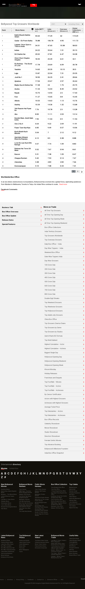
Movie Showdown (51, 428)
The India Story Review (25, 511)
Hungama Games (74, 547)
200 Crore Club (50, 269)
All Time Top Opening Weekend (56, 223)
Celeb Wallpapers (24, 544)
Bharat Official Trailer (75, 555)
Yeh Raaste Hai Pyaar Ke (23, 109)
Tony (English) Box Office (58, 487)
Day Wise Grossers (51, 261)
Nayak (17, 93)
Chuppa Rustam (21, 158)
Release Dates (8, 220)
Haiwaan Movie (5, 501)
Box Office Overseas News (8, 549)
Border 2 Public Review (41, 512)
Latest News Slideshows (7, 551)
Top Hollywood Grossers (54, 311)
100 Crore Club (50, 265)
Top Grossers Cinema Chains (55, 323)
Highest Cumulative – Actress (55, 348)
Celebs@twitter (73, 542)
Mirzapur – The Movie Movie (9, 494)
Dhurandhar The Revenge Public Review (41, 506)
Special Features (8, 224)
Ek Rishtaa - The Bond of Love (23, 64)
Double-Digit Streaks (52, 298)
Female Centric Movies (53, 440)
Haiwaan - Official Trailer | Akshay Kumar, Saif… (58, 557)
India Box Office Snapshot (54, 453)
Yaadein (18, 69)
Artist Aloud (72, 546)
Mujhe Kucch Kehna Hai (24, 85)
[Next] (82, 172)
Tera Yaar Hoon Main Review (25, 508)
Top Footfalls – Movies (53, 382)
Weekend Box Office (52, 252)
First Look (21, 548)
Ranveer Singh (73, 491)
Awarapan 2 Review (24, 499)
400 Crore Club (50, 277)
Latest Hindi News (74, 538)
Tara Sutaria (72, 506)
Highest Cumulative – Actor (54, 344)
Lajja (16, 73)
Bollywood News (5, 540)
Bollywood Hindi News (7, 557)
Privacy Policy (20, 579)
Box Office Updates (6, 546)
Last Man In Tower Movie (8, 499)
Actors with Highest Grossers (55, 399)
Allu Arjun (72, 494)
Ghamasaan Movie (6, 503)
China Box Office (51, 319)
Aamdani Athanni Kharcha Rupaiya (21, 138)
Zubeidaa (18, 162)
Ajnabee (18, 81)
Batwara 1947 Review (24, 494)
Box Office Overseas (10, 212)
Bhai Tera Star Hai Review (26, 503)
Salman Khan (72, 500)
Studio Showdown (51, 432)
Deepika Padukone (74, 493)
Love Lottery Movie (6, 505)
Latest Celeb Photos (24, 542)
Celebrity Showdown (52, 424)
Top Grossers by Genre (53, 328)
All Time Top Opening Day (54, 215)
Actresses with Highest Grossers (56, 403)
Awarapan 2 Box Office (57, 506)
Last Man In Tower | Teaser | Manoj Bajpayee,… (58, 541)
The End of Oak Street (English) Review (25, 497)
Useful (73, 536)
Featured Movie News (7, 542)
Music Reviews (73, 553)
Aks (16, 114)
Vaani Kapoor (72, 496)
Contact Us (40, 579)
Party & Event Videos (40, 546)
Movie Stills (22, 546)
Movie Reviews (5, 555)
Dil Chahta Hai (20, 54)
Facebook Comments (9, 189)
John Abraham (73, 502)
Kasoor (17, 154)
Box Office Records (52, 419)
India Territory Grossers (53, 231)
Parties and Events (24, 540)
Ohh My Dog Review (24, 501)
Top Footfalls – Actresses (54, 390)
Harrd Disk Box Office (57, 499)
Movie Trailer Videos (40, 544)
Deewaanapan (20, 166)
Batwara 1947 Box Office (57, 508)
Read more (63, 184)
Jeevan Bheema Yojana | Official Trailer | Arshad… (58, 547)
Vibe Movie (4, 508)
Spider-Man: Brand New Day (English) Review (25, 505)
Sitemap (71, 549)
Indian (17, 50)
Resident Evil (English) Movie (9, 506)
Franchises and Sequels (53, 378)
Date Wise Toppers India (53, 257)
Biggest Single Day (51, 353)
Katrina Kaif (72, 489)
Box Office (59, 484)
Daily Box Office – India (53, 244)
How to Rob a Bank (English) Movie (8, 491)
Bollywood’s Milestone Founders (56, 449)
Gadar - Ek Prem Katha (23, 41)
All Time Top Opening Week (54, 219)
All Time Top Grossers (53, 211)
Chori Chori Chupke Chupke (22, 59)
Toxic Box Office (55, 489)
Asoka (17, 89)
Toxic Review (22, 489)
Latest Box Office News (7, 544)
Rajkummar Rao (73, 507)
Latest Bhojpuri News (75, 540)
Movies (4, 468)
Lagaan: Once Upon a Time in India (23, 45)
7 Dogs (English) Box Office (58, 491)
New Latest (39, 536)
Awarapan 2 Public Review (40, 495)
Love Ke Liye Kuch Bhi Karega (23, 144)
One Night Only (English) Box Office (59, 493)
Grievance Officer (52, 579)
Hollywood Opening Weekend (55, 361)
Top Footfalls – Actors (53, 386)
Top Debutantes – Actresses (55, 415)
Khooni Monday (50, 369)
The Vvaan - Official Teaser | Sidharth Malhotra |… (58, 554)
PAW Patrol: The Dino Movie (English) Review (25, 491)
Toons (21, 551)
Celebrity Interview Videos (42, 542)
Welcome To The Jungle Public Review (42, 500)
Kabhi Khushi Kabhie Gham (22, 36)
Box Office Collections (53, 227)
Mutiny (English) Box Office (58, 501)
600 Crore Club (50, 286)
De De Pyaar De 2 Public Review (41, 514)
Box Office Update (9, 216)
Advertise (10, 579)
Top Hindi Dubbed (51, 340)
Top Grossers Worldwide (54, 236)
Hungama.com (73, 544)
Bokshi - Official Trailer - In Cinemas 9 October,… (58, 550)
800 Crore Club (50, 294)
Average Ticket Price (52, 407)
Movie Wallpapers (24, 549)
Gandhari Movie (5, 489)
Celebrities (13, 468)
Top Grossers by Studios (54, 332)
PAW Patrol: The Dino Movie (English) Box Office (58, 503)
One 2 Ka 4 (19, 124)
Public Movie (40, 485)
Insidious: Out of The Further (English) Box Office (59, 496)
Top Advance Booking (53, 445)
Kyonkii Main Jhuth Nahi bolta (24, 119)
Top (73, 484)
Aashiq (17, 105)
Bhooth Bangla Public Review (41, 503)
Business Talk (7, 207)
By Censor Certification (53, 394)
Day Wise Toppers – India (54, 248)
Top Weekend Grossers (53, 302)
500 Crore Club (50, 282)
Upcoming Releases (6, 553)
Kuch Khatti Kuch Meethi (21, 132)
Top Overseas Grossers (53, 240)
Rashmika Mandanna (75, 498)
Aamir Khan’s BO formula (53, 336)
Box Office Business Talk (7, 548)
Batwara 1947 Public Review (40, 491)
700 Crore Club (50, 290)
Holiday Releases (51, 373)
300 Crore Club (50, 273)
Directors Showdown (52, 436)
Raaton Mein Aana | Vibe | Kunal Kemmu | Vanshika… (58, 544)
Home (2, 579)
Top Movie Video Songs (41, 540)
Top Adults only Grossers (54, 315)
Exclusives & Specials (41, 548)
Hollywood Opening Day (53, 357)
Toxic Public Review (40, 489)
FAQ (62, 579)
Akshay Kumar (73, 487)
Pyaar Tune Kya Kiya (22, 128)
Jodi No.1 (18, 77)
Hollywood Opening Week (54, 365)
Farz (16, 97)
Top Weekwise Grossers (53, 307)
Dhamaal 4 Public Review (42, 497)
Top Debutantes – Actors (54, 411)
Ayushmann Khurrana (75, 504)
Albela (17, 101)
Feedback (31, 579)
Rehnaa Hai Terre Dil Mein (23, 149)
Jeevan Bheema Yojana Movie (7, 497)
